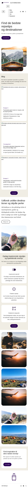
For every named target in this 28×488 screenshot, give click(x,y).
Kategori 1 (5, 108)
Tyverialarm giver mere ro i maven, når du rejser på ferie (13, 110)
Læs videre (7, 464)
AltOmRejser (15, 3)
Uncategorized (6, 144)
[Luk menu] (7, 6)
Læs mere (14, 193)
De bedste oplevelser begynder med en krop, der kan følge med (13, 147)
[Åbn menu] (3, 11)
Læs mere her (6, 37)
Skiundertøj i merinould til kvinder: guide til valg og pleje (12, 181)
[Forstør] (24, 334)
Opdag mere (5, 221)
